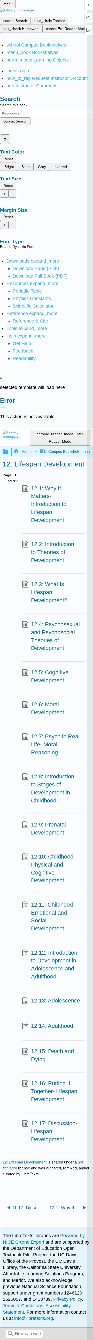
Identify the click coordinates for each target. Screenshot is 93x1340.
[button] (23, 351)
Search (10, 1334)
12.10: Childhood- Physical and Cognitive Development (53, 868)
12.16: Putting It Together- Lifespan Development (54, 1091)
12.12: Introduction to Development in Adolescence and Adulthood (54, 965)
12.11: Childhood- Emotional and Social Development (53, 916)
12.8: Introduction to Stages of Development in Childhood (52, 788)
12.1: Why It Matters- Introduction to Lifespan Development (48, 504)
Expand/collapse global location (87, 450)
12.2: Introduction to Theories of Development (52, 552)
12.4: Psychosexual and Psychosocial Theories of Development (55, 636)
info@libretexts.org (33, 1318)
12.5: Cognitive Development (49, 676)
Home (26, 451)
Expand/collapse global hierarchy (8, 452)
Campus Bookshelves (66, 451)
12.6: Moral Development (47, 708)
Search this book (13, 105)
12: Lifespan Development (25, 1162)
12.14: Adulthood (52, 1026)
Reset (8, 159)
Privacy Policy (67, 1299)
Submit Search (15, 121)
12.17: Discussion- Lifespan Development (54, 1131)
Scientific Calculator (33, 306)
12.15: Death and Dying (52, 1055)
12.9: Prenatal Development (48, 828)
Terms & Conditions (23, 1305)
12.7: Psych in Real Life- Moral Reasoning (55, 744)
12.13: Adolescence (55, 1000)
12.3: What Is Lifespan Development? (49, 592)
